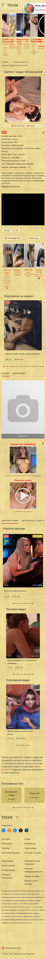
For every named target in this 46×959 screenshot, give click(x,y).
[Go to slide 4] (12, 366)
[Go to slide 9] (25, 366)
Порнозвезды (30, 844)
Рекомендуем (7, 861)
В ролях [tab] (5, 373)
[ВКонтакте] (3, 830)
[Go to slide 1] (4, 366)
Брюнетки (20, 164)
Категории (6, 839)
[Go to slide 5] (14, 366)
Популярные (7, 844)
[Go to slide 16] (42, 366)
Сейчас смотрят (8, 865)
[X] (21, 830)
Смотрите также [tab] (10, 521)
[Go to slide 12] (32, 366)
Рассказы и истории (33, 853)
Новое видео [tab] (19, 373)
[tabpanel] (23, 408)
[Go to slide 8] (22, 366)
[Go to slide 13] (35, 366)
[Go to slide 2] (7, 366)
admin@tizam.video (13, 948)
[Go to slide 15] (40, 366)
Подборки (6, 848)
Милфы (23, 167)
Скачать (32, 238)
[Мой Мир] (15, 830)
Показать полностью (11, 186)
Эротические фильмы (11, 853)
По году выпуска (8, 870)
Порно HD (10, 164)
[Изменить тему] (18, 817)
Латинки (29, 164)
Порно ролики (19, 62)
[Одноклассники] (9, 830)
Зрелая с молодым (10, 167)
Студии (28, 839)
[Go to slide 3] (9, 366)
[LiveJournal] (26, 830)
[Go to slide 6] (17, 366)
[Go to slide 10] (27, 366)
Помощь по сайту (32, 876)
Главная (5, 62)
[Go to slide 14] (37, 366)
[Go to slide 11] (30, 366)
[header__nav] (3, 5)
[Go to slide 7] (19, 366)
